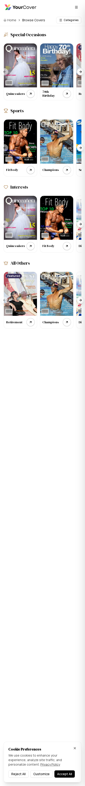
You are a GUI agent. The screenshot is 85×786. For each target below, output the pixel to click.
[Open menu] (76, 7)
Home (11, 20)
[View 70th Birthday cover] (67, 94)
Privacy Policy (50, 764)
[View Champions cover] (67, 170)
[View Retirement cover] (31, 322)
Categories (71, 20)
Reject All (18, 774)
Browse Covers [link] (33, 20)
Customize (41, 774)
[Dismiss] (75, 748)
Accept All (64, 774)
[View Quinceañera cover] (31, 94)
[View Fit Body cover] (31, 170)
